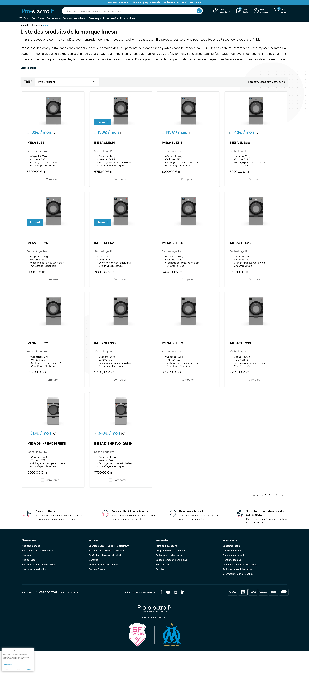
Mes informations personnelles (38, 564)
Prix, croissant (67, 82)
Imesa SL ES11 (36, 143)
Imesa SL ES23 (104, 243)
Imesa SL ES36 (105, 343)
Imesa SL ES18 (172, 143)
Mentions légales (232, 559)
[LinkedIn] (182, 592)
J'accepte (28, 669)
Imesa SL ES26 (37, 243)
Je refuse (7, 669)
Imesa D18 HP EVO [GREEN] (113, 443)
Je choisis (18, 669)
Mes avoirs (28, 555)
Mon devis (245, 10)
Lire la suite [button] (29, 67)
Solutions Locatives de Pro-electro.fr (109, 545)
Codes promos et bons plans (171, 559)
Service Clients (97, 569)
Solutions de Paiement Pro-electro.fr (109, 550)
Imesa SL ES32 (37, 343)
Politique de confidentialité (237, 569)
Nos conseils (162, 564)
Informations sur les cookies (238, 573)
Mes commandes (31, 545)
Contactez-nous (231, 545)
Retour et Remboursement (103, 564)
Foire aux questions (166, 545)
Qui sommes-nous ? (234, 550)
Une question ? (225, 10)
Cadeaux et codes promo (169, 555)
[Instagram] (175, 592)
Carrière (160, 569)
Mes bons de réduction (34, 569)
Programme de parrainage (170, 550)
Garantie (93, 559)
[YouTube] (168, 592)
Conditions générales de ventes (240, 564)
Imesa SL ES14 (104, 143)
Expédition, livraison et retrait (105, 555)
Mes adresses (29, 559)
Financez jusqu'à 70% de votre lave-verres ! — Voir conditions (154, 2)
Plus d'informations (7, 664)
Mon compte (264, 10)
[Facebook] (161, 592)
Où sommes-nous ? (233, 555)
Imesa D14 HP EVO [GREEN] (46, 443)
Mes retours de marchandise (37, 550)
